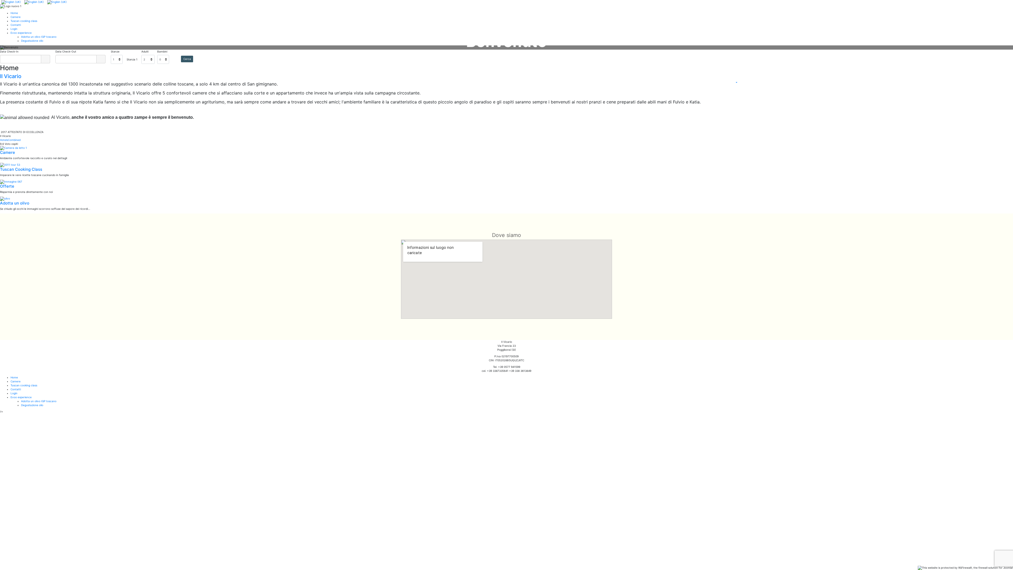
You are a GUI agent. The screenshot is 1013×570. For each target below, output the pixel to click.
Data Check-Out (65, 51)
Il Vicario (10, 76)
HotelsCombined (10, 139)
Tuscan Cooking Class (21, 169)
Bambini (162, 51)
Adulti (145, 51)
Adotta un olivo (14, 203)
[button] (35, 47)
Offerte (7, 186)
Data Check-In (9, 51)
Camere (7, 152)
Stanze (115, 51)
